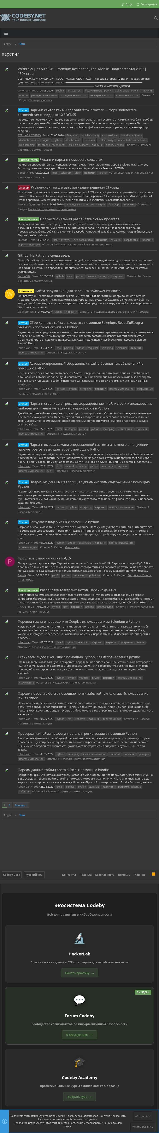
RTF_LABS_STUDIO (29, 135)
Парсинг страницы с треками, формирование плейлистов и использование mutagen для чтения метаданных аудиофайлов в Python (85, 405)
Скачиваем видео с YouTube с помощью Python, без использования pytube (79, 657)
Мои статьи (78, 352)
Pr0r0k (22, 607)
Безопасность (104, 875)
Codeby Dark (11, 875)
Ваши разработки (40, 100)
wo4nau (23, 311)
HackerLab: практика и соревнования (52, 209)
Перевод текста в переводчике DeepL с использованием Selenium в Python (79, 621)
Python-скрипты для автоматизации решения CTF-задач (70, 187)
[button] (6, 33)
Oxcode (22, 240)
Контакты (69, 875)
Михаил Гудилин (29, 204)
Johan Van (24, 348)
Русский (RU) (34, 875)
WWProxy (24, 90)
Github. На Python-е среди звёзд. (44, 255)
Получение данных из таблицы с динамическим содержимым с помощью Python (84, 484)
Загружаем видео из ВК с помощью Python (59, 522)
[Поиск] (156, 18)
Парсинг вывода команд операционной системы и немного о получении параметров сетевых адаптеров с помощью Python (83, 446)
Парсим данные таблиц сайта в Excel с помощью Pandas (64, 770)
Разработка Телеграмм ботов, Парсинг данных (67, 590)
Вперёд (19, 805)
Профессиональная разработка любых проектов (69, 219)
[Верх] (148, 874)
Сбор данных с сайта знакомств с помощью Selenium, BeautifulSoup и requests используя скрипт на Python (80, 324)
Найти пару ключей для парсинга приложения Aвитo (69, 291)
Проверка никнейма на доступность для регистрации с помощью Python (77, 733)
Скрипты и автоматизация (35, 149)
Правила (86, 875)
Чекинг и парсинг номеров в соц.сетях (60, 159)
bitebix (22, 172)
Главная (139, 875)
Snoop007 (24, 276)
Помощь (124, 875)
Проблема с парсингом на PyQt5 (44, 558)
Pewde (22, 575)
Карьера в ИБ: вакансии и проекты (90, 244)
